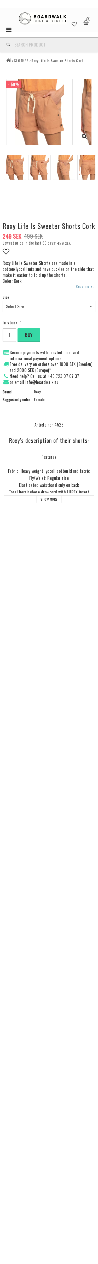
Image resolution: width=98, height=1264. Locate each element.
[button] (74, 23)
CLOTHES (21, 60)
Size (6, 297)
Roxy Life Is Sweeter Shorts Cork (57, 60)
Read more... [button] (85, 286)
